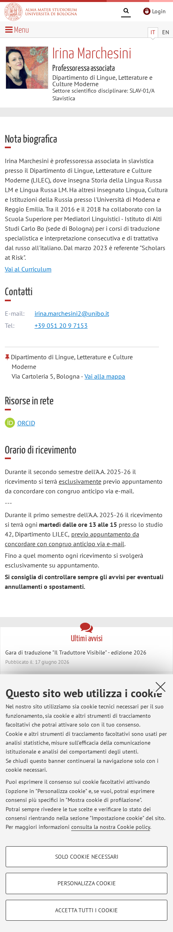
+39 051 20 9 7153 (61, 325)
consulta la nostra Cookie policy (110, 827)
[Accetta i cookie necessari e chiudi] (160, 686)
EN (165, 32)
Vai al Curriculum (28, 269)
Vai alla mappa (104, 376)
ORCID (26, 423)
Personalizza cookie (87, 883)
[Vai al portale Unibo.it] (40, 11)
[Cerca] (126, 12)
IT (152, 32)
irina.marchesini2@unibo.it (72, 313)
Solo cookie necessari (86, 856)
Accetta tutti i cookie (86, 910)
